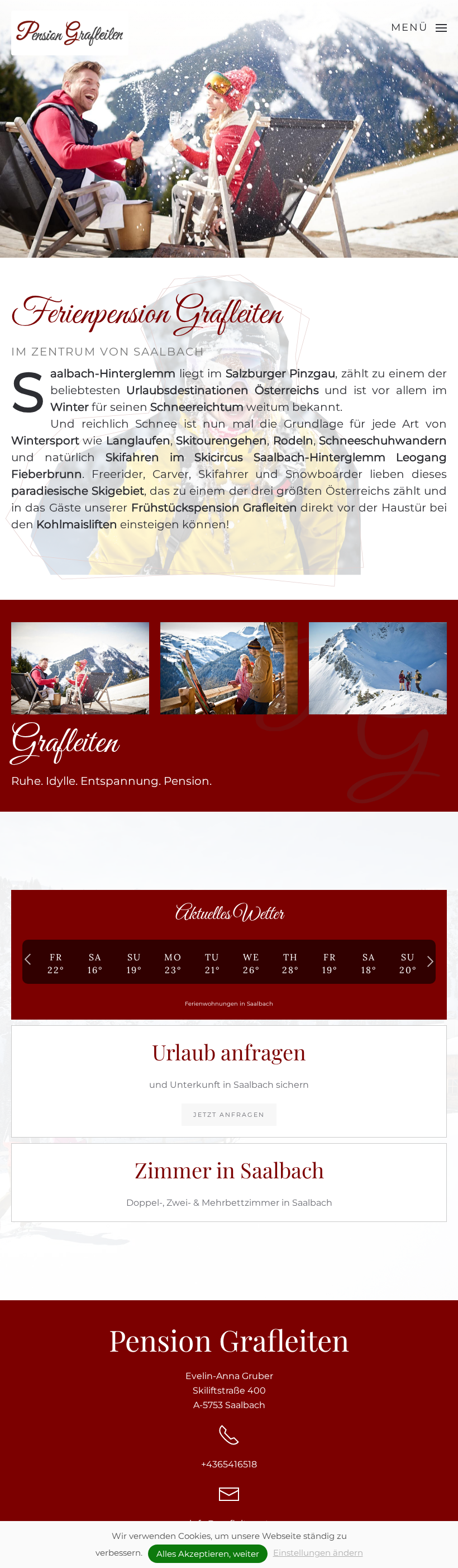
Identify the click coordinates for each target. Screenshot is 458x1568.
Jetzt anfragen (229, 1115)
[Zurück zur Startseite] (69, 33)
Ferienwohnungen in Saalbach (229, 1003)
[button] (419, 28)
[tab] (202, 244)
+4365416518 (229, 1464)
